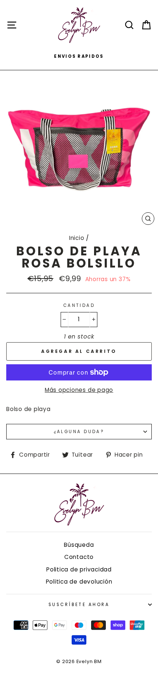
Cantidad (79, 305)
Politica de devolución (79, 581)
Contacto (79, 557)
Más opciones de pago (79, 390)
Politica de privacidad (79, 569)
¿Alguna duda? (79, 432)
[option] (79, 56)
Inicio (77, 238)
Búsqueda (79, 545)
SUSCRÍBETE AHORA (79, 605)
